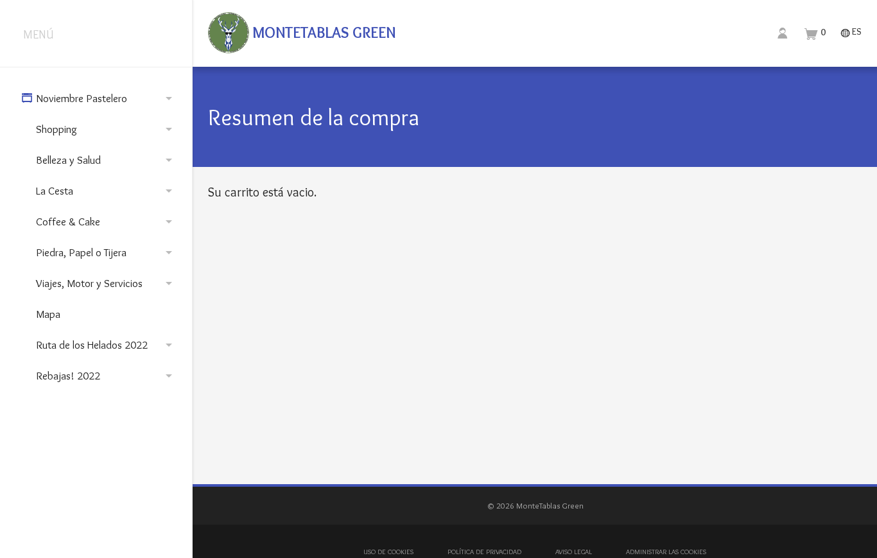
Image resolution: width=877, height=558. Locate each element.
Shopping (106, 129)
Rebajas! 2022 (106, 375)
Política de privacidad (484, 551)
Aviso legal (573, 551)
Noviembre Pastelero (99, 98)
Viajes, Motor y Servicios (106, 283)
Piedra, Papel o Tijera (106, 252)
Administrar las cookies (666, 551)
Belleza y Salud (106, 160)
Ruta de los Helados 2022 (106, 345)
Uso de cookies (388, 551)
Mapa (48, 314)
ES (851, 32)
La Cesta (106, 190)
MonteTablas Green (322, 32)
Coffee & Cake (106, 221)
